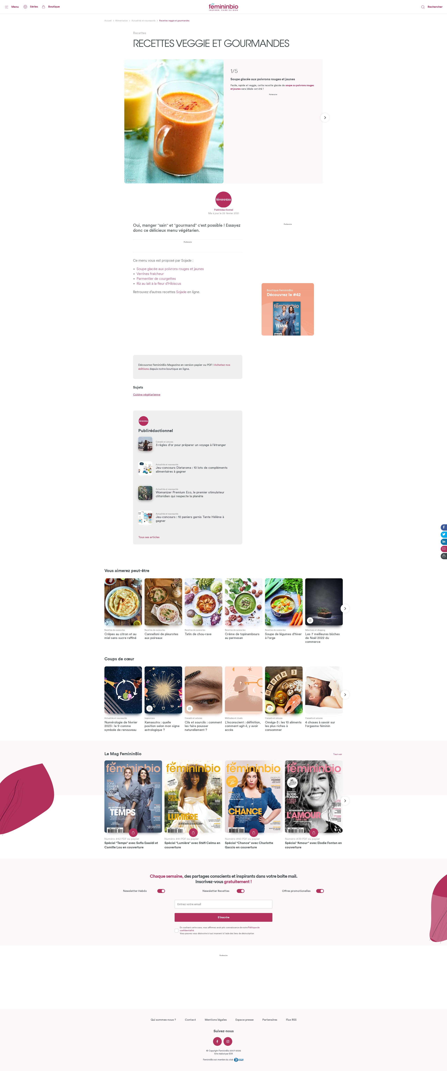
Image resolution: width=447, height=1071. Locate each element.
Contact (190, 1019)
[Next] (325, 117)
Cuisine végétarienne (146, 394)
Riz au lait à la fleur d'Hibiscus (159, 284)
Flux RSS (291, 1019)
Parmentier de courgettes (157, 279)
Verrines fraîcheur (150, 274)
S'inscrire (223, 917)
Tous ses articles (148, 537)
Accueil (108, 21)
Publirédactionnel (223, 210)
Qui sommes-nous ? (163, 1019)
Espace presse (245, 1019)
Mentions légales (216, 1019)
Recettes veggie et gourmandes (174, 21)
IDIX (231, 1054)
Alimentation (121, 21)
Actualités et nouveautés (143, 21)
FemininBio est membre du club (218, 1060)
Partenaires (269, 1019)
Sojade (181, 292)
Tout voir (337, 754)
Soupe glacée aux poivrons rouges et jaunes (171, 269)
